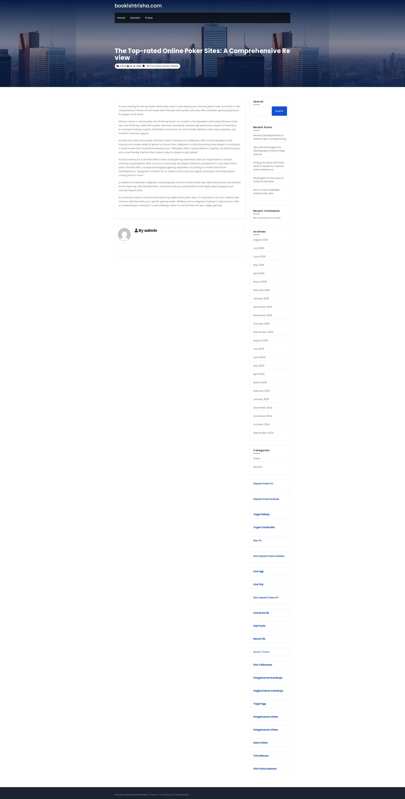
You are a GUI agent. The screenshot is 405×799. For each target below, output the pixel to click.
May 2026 (258, 265)
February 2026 (261, 290)
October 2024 (261, 424)
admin (150, 230)
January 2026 (261, 298)
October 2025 (261, 323)
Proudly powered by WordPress (131, 794)
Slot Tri (257, 540)
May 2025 (259, 365)
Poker (149, 18)
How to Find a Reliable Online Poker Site (266, 191)
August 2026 (260, 239)
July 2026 (258, 248)
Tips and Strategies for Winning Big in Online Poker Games (269, 151)
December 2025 (262, 307)
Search (258, 101)
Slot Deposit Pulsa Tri (265, 597)
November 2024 (262, 416)
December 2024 (262, 407)
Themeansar (181, 794)
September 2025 (263, 332)
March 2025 (260, 382)
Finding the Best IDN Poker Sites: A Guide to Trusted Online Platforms (268, 166)
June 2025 (259, 357)
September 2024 (263, 432)
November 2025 (262, 315)
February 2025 (261, 390)
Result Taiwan (261, 651)
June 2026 (259, 256)
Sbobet (135, 18)
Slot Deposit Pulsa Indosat (268, 555)
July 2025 (258, 348)
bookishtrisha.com (138, 5)
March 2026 (260, 281)
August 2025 (260, 340)
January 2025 (261, 399)
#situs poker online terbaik (162, 66)
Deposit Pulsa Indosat (266, 498)
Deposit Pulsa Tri (263, 483)
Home (121, 18)
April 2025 (259, 374)
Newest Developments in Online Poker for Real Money (270, 137)
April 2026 (259, 273)
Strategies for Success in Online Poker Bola (268, 179)
